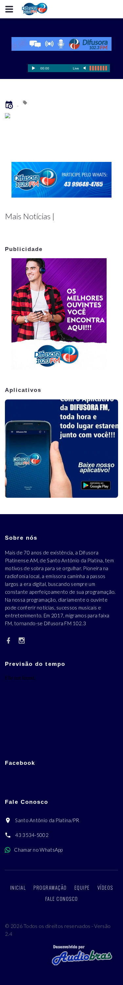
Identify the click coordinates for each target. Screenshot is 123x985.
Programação (50, 887)
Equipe (82, 887)
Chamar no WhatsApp (38, 850)
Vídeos (105, 887)
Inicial (18, 887)
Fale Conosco (61, 898)
